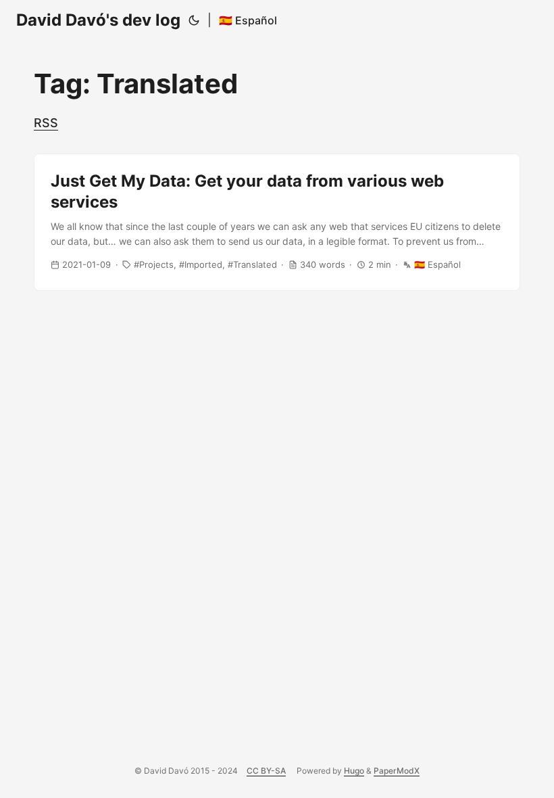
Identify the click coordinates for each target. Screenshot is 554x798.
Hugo (354, 771)
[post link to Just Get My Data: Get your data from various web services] (277, 222)
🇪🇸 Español (248, 20)
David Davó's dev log (98, 20)
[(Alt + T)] (194, 20)
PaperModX (397, 771)
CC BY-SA (266, 771)
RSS (46, 123)
